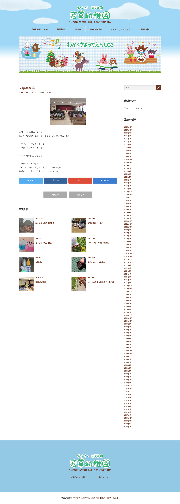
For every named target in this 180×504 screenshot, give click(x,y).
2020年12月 (128, 286)
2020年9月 (128, 294)
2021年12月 (128, 253)
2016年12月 (128, 418)
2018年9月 (128, 359)
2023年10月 (128, 197)
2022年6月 (128, 236)
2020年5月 (128, 303)
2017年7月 (128, 397)
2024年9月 (128, 168)
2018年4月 (128, 374)
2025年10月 (128, 133)
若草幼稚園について (40, 29)
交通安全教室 (41, 282)
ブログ (33, 92)
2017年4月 (128, 406)
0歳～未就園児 (96, 29)
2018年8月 (128, 362)
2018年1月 (128, 383)
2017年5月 (128, 403)
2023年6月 (128, 206)
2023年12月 (128, 192)
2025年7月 (128, 139)
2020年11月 (128, 289)
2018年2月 (128, 380)
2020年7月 (128, 297)
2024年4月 (128, 180)
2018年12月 (128, 350)
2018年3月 (128, 377)
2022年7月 (128, 233)
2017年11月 (128, 388)
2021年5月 (128, 271)
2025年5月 (128, 145)
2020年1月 (128, 312)
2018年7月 (128, 365)
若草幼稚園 (48, 92)
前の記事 (55, 195)
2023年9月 (128, 200)
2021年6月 (128, 268)
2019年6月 (128, 333)
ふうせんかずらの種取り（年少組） (101, 282)
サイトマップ (104, 477)
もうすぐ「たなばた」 (44, 242)
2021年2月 (128, 280)
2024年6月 (128, 174)
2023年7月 (128, 203)
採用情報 (145, 29)
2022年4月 (128, 241)
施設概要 (61, 29)
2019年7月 (128, 330)
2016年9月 (128, 427)
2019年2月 (128, 344)
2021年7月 (128, 265)
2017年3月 (128, 409)
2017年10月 (128, 391)
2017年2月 (128, 412)
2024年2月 (128, 186)
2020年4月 (128, 306)
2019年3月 (128, 341)
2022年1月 (128, 250)
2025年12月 (128, 127)
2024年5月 (128, 177)
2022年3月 (128, 244)
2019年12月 (128, 315)
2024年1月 (128, 189)
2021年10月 (128, 259)
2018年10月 (128, 356)
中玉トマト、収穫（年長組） (99, 242)
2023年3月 (128, 215)
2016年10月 (128, 424)
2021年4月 (128, 274)
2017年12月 (128, 385)
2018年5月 (128, 371)
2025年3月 (128, 150)
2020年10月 (128, 291)
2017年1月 (128, 415)
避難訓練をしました (95, 223)
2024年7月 (128, 171)
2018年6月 (128, 368)
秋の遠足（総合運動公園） (46, 223)
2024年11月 (128, 162)
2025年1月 (128, 156)
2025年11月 (128, 130)
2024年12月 (128, 159)
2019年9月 (128, 324)
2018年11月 (128, 353)
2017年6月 (128, 400)
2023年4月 (128, 212)
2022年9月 (128, 230)
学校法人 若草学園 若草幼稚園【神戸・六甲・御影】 (96, 497)
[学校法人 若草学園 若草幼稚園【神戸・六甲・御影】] (90, 15)
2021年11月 (128, 256)
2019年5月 (128, 336)
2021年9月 (128, 262)
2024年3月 (128, 183)
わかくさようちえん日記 (122, 29)
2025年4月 (128, 147)
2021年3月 (128, 277)
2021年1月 (128, 283)
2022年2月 (128, 247)
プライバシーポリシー (80, 477)
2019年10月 (128, 321)
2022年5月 (128, 239)
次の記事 (80, 195)
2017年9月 (128, 394)
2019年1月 (128, 347)
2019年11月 (128, 318)
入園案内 (77, 29)
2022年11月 (128, 224)
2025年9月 (128, 136)
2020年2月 (128, 309)
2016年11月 (128, 421)
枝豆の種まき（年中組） (97, 262)
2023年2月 (128, 218)
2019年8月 (128, 327)
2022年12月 (128, 221)
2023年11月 (128, 194)
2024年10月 (128, 165)
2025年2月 (128, 153)
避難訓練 (39, 262)
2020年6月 (128, 300)
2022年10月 (128, 227)
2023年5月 (128, 209)
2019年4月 (128, 338)
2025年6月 (128, 142)
